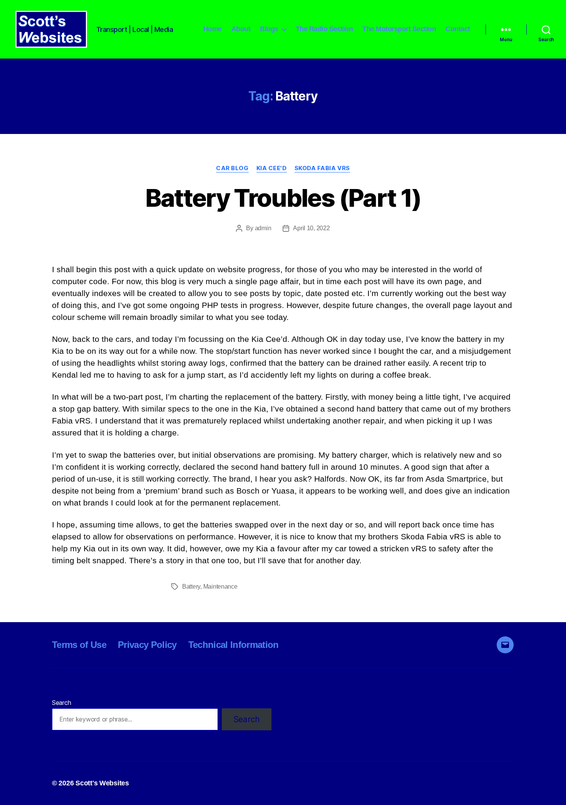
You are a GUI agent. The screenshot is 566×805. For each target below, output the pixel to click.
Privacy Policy (147, 644)
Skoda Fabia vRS (322, 168)
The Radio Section (324, 29)
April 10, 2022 (311, 228)
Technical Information (233, 644)
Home (212, 29)
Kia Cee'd (271, 168)
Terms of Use (79, 644)
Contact (457, 29)
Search (61, 702)
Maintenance (220, 586)
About (241, 29)
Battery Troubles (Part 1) (283, 198)
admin (263, 228)
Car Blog (232, 168)
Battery (191, 586)
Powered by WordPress (224, 783)
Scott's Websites (102, 783)
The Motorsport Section (399, 29)
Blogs (269, 29)
